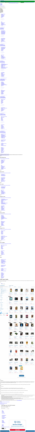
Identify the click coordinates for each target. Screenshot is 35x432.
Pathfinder (2, 14)
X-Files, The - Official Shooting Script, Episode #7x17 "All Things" (10, 327)
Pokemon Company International (4, 236)
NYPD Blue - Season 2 (10, 370)
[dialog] (17, 390)
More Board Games (3, 181)
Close (0, 401)
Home (1, 283)
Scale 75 (2, 128)
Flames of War (2, 82)
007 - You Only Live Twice (26, 310)
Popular (2, 147)
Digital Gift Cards (2, 266)
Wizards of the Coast (3, 22)
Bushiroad (2, 110)
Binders (2, 101)
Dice (1, 17)
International (3, 412)
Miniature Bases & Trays (3, 84)
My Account (13, 2)
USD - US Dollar (22, 2)
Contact (11, 2)
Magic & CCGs (1, 11)
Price (0, 310)
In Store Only (2, 277)
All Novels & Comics (3, 137)
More (0, 12)
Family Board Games (3, 33)
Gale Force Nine (2, 76)
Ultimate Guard (2, 127)
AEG (1, 239)
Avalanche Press (2, 58)
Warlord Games (2, 91)
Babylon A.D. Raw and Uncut (11, 310)
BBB (2, 425)
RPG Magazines (2, 16)
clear (1, 296)
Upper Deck (2, 109)
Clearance (2, 150)
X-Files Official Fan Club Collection (22, 336)
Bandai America (2, 238)
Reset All (12, 285)
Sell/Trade (1, 3)
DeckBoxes (2, 102)
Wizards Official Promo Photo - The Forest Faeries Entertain (21, 353)
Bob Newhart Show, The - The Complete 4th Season (27, 362)
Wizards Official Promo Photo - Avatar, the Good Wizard (32, 353)
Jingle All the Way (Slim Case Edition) (16, 310)
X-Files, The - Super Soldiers (15, 353)
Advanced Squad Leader (3, 186)
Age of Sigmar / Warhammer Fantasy (4, 64)
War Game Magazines (3, 187)
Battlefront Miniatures (3, 90)
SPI (1, 55)
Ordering (3, 411)
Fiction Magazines (2, 260)
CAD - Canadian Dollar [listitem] (31, 2)
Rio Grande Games (3, 39)
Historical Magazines (3, 261)
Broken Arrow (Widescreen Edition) (26, 327)
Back (0, 182)
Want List (15, 2)
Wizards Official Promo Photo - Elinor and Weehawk (32, 336)
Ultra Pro (2, 125)
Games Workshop (2, 72)
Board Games (5, 154)
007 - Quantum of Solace (21, 310)
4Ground (2, 92)
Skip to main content (2, 0)
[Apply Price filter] (7, 315)
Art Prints (2, 268)
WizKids (2, 73)
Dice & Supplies (19, 154)
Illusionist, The (31, 327)
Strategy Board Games (3, 32)
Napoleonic (2, 50)
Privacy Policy (3, 413)
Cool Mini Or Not (2, 40)
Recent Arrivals (6, 158)
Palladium (2, 168)
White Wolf (2, 23)
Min (0, 314)
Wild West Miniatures (3, 67)
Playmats (2, 120)
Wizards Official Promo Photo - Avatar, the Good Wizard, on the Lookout (11, 362)
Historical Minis (13, 154)
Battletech (2, 201)
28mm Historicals (2, 217)
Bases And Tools (2, 117)
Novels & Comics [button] (1, 309)
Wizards (15, 327)
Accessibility (3, 418)
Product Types (1, 302)
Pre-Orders (2, 148)
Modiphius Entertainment (3, 24)
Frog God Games (2, 167)
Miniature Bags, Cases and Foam (4, 218)
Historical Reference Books (3, 136)
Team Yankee (2, 216)
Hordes (4, 65)
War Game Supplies (3, 48)
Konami (2, 108)
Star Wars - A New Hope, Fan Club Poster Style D (32, 319)
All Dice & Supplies (2, 243)
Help (2, 410)
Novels (2, 134)
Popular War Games (3, 47)
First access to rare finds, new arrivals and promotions (5, 406)
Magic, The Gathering (3, 99)
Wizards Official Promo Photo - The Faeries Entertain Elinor (21, 345)
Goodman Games (2, 166)
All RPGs (1, 158)
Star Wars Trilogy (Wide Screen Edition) (22, 319)
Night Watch (10, 336)
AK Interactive (2, 126)
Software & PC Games (3, 140)
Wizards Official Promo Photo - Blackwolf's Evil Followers (27, 353)
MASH (14, 370)
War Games (8, 154)
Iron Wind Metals (2, 75)
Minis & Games (1, 10)
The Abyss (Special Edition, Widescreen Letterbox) (21, 327)
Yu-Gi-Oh (2, 100)
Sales (1, 151)
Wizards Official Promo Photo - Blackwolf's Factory (16, 345)
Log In (17, 2)
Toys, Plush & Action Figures (3, 143)
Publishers (8, 158)
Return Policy (3, 416)
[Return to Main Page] (0, 195)
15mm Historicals (2, 83)
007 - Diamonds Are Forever (32, 310)
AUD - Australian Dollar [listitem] (26, 2)
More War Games (2, 225)
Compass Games (2, 57)
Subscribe (17, 430)
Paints (1, 118)
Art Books (2, 262)
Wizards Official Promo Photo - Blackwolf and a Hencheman (16, 362)
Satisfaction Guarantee (4, 417)
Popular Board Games (3, 30)
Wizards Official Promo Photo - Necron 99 (27, 336)
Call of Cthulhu (2, 15)
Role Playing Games (2, 154)
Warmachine (2, 65)
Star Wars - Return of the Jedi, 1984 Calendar (16, 301)
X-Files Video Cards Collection (16, 336)
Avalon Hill (2, 56)
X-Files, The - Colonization (10, 353)
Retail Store (10, 2)
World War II (2, 49)
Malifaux (2, 202)
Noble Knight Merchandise (3, 145)
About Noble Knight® (4, 415)
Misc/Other (2, 270)
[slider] (0, 313)
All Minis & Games (2, 197)
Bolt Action (2, 215)
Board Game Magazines (3, 31)
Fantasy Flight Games (3, 38)
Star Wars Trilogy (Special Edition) (15, 319)
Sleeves (2, 119)
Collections (1, 4)
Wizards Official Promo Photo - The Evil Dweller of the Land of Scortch (11, 345)
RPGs (0, 8)
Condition (1, 299)
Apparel (2, 144)
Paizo (1, 165)
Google (2, 424)
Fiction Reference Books (3, 135)
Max (3, 314)
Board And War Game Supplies (4, 116)
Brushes (2, 246)
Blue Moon (2, 93)
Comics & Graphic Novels (3, 259)
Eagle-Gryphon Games (3, 180)
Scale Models (2, 85)
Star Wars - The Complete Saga (21, 370)
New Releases (2, 149)
